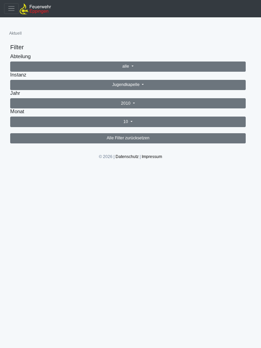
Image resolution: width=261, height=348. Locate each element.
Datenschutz (127, 156)
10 (126, 121)
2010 (126, 103)
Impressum (152, 156)
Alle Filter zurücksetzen (128, 138)
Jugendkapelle (126, 84)
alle (126, 66)
